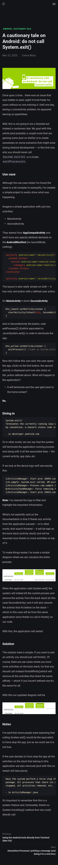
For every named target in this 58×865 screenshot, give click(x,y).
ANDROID (7, 29)
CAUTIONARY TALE (22, 29)
